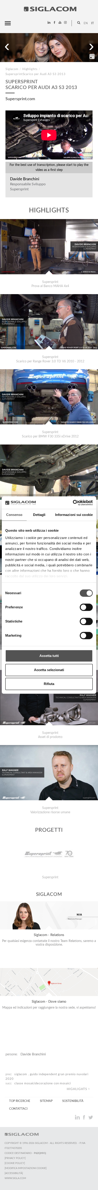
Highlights (30, 69)
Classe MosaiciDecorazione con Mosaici (42, 1083)
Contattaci (18, 1108)
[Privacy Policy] (15, 1158)
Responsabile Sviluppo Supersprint (28, 186)
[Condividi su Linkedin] (78, 1117)
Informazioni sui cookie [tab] (74, 515)
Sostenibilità (72, 1101)
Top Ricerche (19, 1101)
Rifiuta (49, 684)
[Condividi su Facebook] (84, 1117)
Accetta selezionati (49, 670)
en (86, 23)
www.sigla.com (15, 1178)
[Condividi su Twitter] (90, 1117)
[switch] (86, 607)
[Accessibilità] (14, 1173)
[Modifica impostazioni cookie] (25, 1168)
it (92, 23)
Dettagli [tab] (39, 515)
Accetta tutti (49, 656)
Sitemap (46, 1101)
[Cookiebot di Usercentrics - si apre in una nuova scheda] (73, 503)
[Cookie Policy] (15, 1163)
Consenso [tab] (14, 515)
